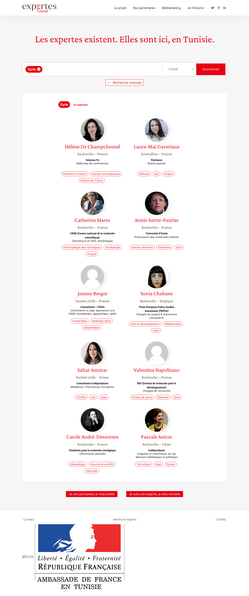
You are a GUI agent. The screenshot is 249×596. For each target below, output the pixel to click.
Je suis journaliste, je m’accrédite (92, 494)
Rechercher (211, 69)
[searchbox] (82, 69)
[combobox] (93, 69)
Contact (28, 519)
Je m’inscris (195, 8)
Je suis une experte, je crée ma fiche (154, 494)
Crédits (221, 519)
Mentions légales (125, 519)
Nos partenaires (144, 8)
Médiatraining (171, 8)
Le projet (120, 8)
